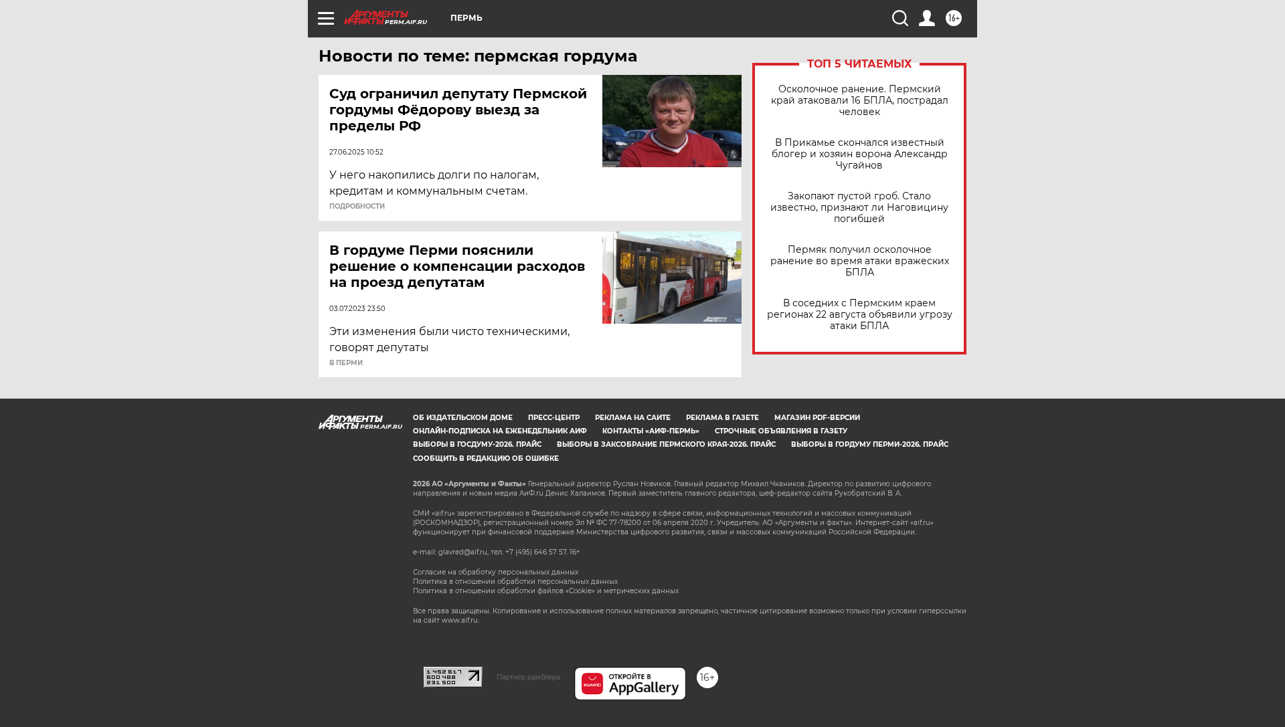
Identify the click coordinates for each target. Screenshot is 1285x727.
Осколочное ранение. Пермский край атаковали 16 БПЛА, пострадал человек (859, 101)
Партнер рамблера (528, 677)
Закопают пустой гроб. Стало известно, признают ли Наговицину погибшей (859, 208)
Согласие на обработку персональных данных (495, 572)
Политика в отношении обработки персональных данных (515, 581)
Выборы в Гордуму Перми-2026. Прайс (869, 444)
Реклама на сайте (633, 417)
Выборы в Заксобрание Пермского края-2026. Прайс (666, 444)
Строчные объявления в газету (781, 431)
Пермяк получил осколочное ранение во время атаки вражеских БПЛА (859, 261)
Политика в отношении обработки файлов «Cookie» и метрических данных (546, 591)
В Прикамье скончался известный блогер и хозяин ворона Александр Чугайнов (860, 154)
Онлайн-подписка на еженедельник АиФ (500, 431)
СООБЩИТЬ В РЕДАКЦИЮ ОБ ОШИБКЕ (486, 458)
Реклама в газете (722, 417)
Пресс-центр (554, 417)
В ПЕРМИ (346, 363)
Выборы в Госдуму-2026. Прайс (477, 444)
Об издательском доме (463, 417)
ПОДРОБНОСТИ (357, 206)
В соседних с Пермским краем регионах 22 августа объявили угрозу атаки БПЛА (859, 315)
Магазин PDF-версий (817, 417)
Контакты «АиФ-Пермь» (650, 431)
